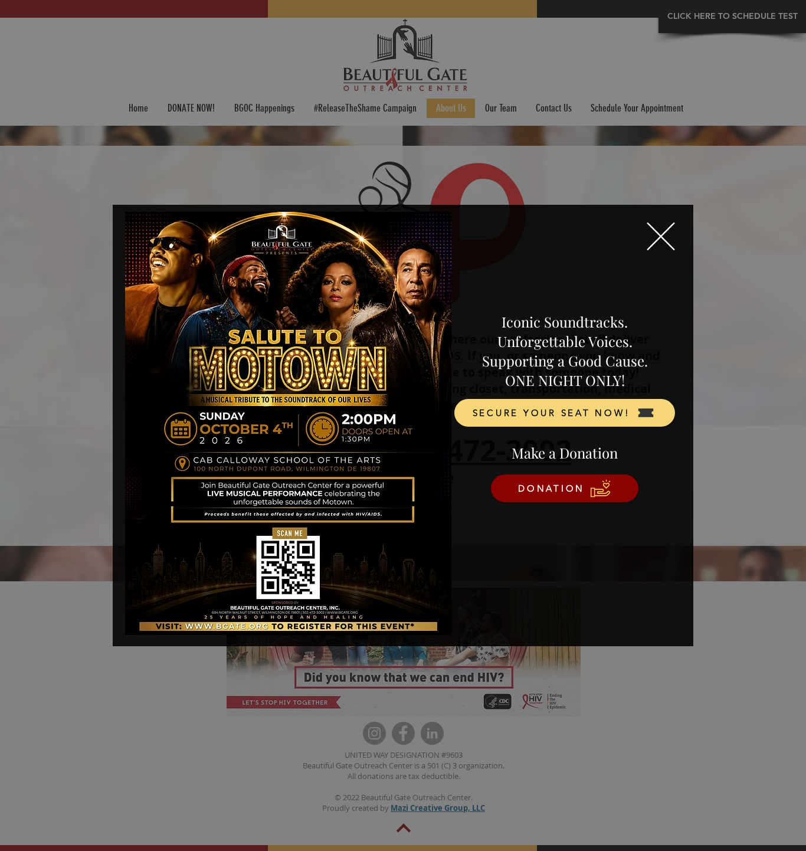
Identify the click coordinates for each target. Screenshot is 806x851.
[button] (661, 236)
